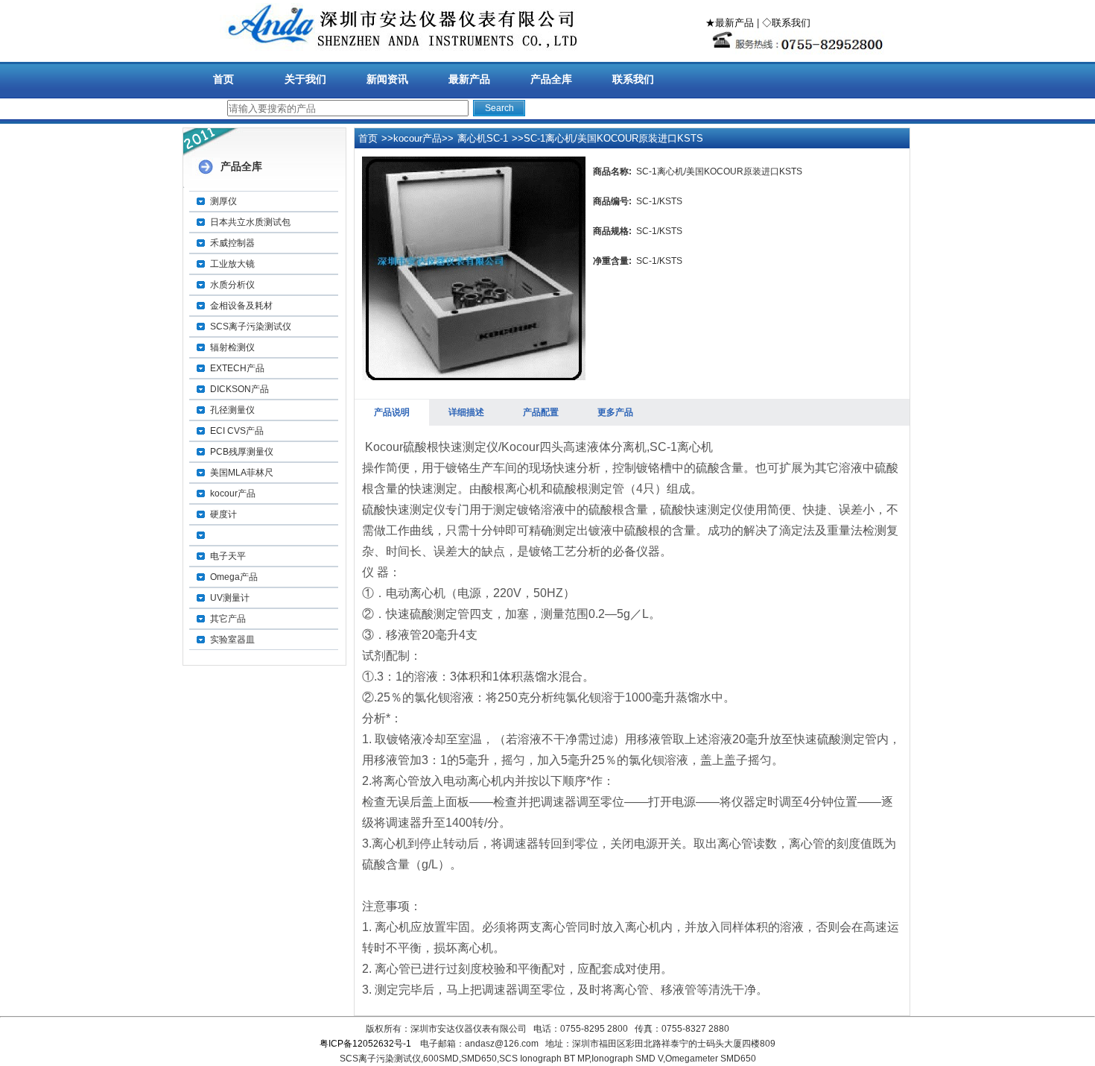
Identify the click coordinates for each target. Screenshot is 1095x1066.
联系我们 (633, 79)
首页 (223, 79)
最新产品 (469, 79)
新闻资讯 (387, 79)
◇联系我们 (786, 22)
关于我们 (305, 79)
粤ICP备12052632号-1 (365, 1043)
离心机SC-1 (482, 138)
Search (499, 108)
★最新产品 (729, 22)
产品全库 (551, 79)
